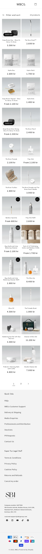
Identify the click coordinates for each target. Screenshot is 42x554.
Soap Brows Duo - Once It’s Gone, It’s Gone (11, 41)
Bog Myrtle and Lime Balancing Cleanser (11, 247)
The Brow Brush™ (30, 40)
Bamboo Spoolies (11, 218)
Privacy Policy (10, 463)
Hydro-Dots (30, 99)
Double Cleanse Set (30, 367)
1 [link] (13, 383)
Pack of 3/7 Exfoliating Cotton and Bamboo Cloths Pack (30, 248)
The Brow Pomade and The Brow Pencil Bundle (30, 188)
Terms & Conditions (12, 458)
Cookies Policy (10, 469)
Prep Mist (31, 159)
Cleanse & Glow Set (30, 337)
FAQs (6, 400)
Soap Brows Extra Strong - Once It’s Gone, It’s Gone (11, 130)
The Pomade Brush (31, 308)
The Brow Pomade (11, 159)
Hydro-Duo (11, 70)
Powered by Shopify (26, 550)
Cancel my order (11, 481)
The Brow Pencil (31, 129)
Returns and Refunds (13, 475)
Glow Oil (11, 308)
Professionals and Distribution (17, 424)
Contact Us (9, 441)
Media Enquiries (11, 418)
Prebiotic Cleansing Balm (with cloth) (11, 368)
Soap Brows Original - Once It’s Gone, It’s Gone (11, 99)
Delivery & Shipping (12, 412)
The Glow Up (30, 278)
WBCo (17, 550)
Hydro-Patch (31, 70)
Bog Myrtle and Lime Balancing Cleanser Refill (11, 279)
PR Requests (9, 435)
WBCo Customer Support (15, 406)
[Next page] (28, 384)
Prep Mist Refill (31, 218)
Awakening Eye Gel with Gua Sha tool (11, 337)
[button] (36, 4)
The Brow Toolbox (11, 188)
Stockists (8, 430)
